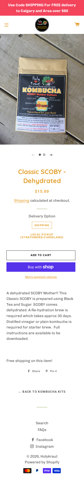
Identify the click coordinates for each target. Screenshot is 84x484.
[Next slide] (51, 154)
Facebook (44, 440)
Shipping (21, 200)
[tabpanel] (42, 89)
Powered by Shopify (42, 462)
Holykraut (49, 456)
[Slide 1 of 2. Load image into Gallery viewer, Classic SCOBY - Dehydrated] (40, 155)
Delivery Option (42, 216)
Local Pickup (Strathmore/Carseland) (42, 236)
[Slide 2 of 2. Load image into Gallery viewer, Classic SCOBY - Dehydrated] (44, 155)
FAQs (42, 430)
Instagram (44, 446)
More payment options (41, 277)
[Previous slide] (33, 154)
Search (42, 423)
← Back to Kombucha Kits (42, 391)
